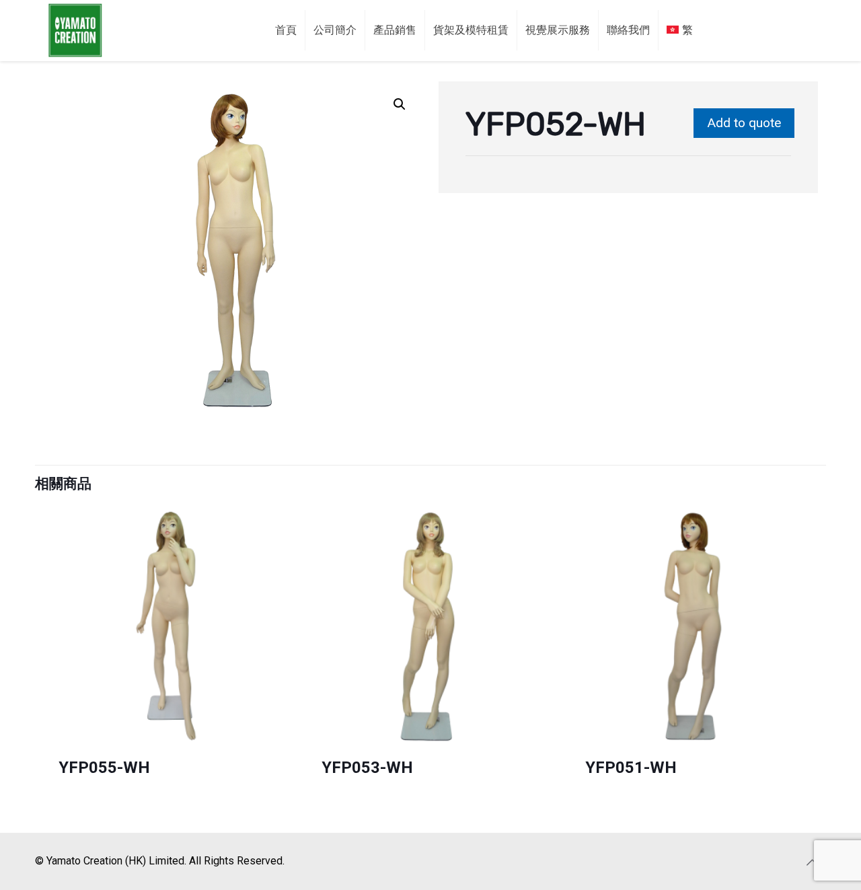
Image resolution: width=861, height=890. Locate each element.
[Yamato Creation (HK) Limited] (75, 30)
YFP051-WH (631, 767)
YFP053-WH (367, 767)
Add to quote (744, 123)
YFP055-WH (104, 767)
